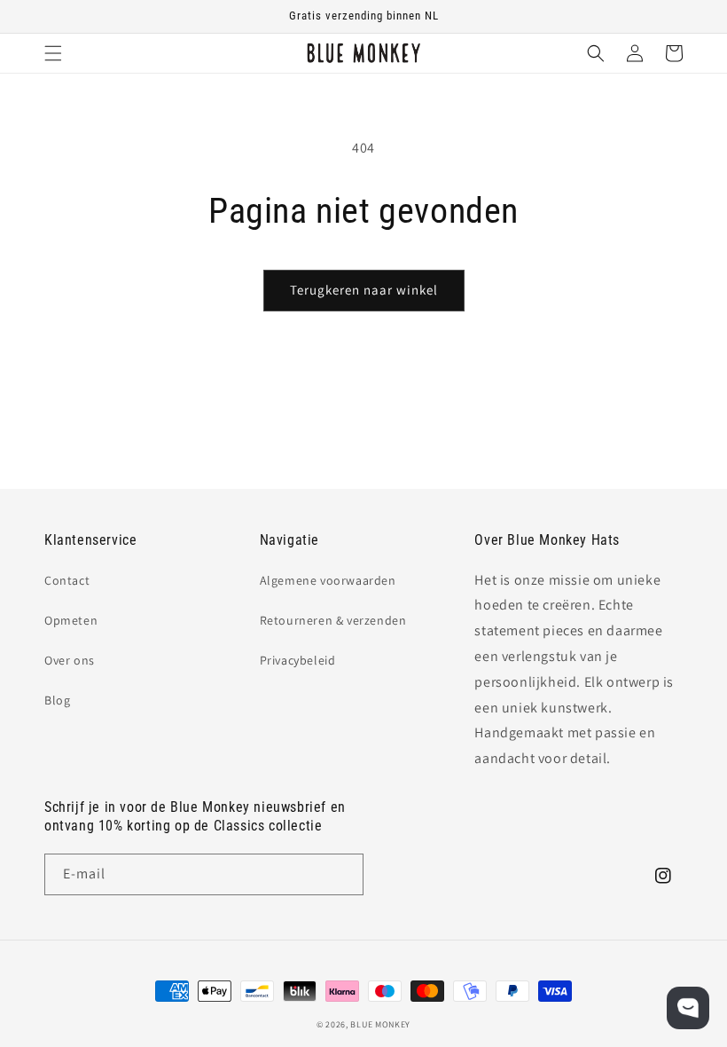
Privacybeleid (298, 660)
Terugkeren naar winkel (364, 289)
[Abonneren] (343, 874)
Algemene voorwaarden (328, 580)
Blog (57, 700)
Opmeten (71, 620)
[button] (53, 53)
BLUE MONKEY (380, 1024)
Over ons (69, 660)
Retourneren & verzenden (333, 620)
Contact (67, 580)
